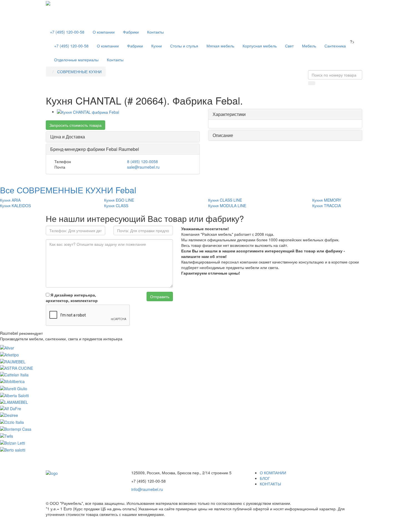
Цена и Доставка (67, 136)
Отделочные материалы (76, 59)
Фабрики (131, 32)
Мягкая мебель (220, 46)
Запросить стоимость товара (75, 125)
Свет (289, 46)
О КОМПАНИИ (273, 472)
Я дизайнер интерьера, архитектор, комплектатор (72, 297)
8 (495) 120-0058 (142, 161)
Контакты (155, 32)
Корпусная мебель (260, 46)
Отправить (159, 296)
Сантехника (335, 46)
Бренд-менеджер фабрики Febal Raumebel (94, 149)
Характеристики (229, 114)
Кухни (156, 46)
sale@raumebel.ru (143, 167)
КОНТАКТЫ (270, 483)
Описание (223, 135)
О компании (104, 32)
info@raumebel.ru (147, 489)
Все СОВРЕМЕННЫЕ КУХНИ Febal (68, 190)
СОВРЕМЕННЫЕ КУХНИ (79, 71)
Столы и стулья (184, 46)
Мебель (309, 46)
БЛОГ (265, 478)
